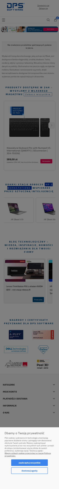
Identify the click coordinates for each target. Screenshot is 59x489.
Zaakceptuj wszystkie (29, 462)
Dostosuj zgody (29, 470)
